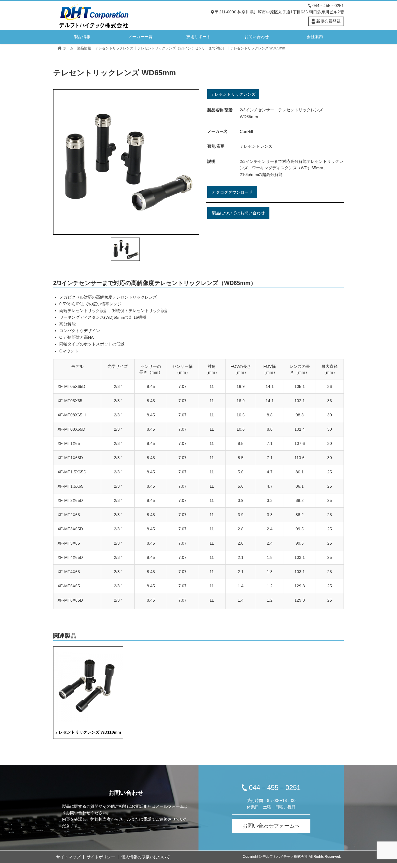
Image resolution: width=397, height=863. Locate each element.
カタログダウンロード (232, 192)
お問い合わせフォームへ (271, 826)
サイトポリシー (101, 857)
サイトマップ (68, 857)
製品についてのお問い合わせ (238, 213)
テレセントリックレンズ (233, 94)
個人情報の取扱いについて (145, 857)
